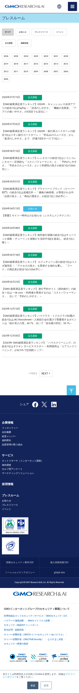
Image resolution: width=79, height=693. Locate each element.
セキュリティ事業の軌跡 (16, 643)
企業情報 (7, 422)
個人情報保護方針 (59, 562)
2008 (46, 71)
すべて (8, 32)
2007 (55, 71)
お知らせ (22, 32)
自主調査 (9, 43)
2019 (6, 64)
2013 (65, 64)
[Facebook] (35, 406)
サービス (7, 455)
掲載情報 (24, 43)
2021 (55, 56)
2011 (16, 71)
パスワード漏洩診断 (14, 620)
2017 (26, 64)
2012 (6, 71)
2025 (16, 56)
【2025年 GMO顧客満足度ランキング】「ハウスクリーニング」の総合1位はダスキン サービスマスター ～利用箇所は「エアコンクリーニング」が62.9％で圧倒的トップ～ (39, 346)
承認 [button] (32, 685)
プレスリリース (41, 32)
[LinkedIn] (54, 406)
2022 (46, 56)
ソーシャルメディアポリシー (20, 572)
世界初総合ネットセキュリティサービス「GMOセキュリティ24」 (36, 616)
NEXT (45, 373)
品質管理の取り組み (12, 444)
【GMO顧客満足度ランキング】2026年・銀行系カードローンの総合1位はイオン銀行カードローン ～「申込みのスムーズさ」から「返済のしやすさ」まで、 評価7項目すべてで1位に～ (38, 135)
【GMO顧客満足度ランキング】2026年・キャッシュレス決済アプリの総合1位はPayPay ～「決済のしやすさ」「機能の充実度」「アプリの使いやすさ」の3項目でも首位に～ (39, 108)
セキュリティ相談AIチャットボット (21, 625)
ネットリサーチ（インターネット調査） (22, 460)
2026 (6, 56)
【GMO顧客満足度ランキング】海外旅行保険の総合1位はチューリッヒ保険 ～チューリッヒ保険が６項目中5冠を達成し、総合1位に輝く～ (39, 239)
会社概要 (6, 432)
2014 (55, 64)
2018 (16, 64)
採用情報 (7, 484)
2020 (65, 56)
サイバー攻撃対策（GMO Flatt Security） (24, 639)
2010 (26, 71)
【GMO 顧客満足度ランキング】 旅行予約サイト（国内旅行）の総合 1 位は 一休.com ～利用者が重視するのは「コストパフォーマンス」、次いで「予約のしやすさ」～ (39, 292)
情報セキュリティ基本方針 (20, 562)
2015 (46, 64)
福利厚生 (6, 440)
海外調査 (6, 465)
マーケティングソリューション (18, 473)
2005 (6, 79)
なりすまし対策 (55, 639)
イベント (60, 32)
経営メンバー (9, 436)
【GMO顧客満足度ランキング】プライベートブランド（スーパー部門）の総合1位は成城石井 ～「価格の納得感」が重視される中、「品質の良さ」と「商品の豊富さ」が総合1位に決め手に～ (39, 192)
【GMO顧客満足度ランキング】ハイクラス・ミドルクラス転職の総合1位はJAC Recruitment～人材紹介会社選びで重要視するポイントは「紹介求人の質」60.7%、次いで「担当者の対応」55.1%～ (39, 319)
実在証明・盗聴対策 (14, 629)
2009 (36, 71)
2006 (65, 71)
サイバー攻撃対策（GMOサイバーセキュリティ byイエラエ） (34, 634)
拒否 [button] (46, 685)
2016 (36, 64)
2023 (36, 56)
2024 (26, 56)
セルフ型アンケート (12, 469)
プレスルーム (10, 495)
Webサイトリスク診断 (39, 620)
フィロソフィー (10, 428)
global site (59, 572)
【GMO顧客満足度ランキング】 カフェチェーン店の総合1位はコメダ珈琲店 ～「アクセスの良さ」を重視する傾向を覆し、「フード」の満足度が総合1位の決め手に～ (39, 265)
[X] (45, 404)
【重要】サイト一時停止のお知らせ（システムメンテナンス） (37, 215)
